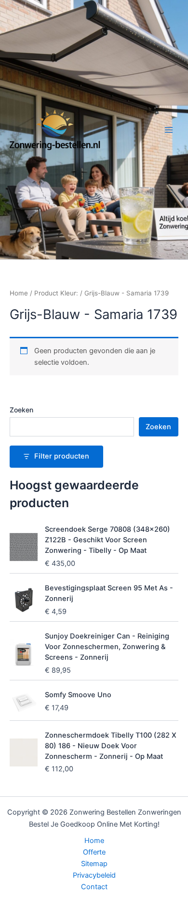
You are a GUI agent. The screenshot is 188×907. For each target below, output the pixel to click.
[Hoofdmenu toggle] (168, 129)
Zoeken (21, 410)
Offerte (94, 852)
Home (19, 293)
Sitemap (94, 863)
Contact (94, 886)
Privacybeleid (94, 875)
